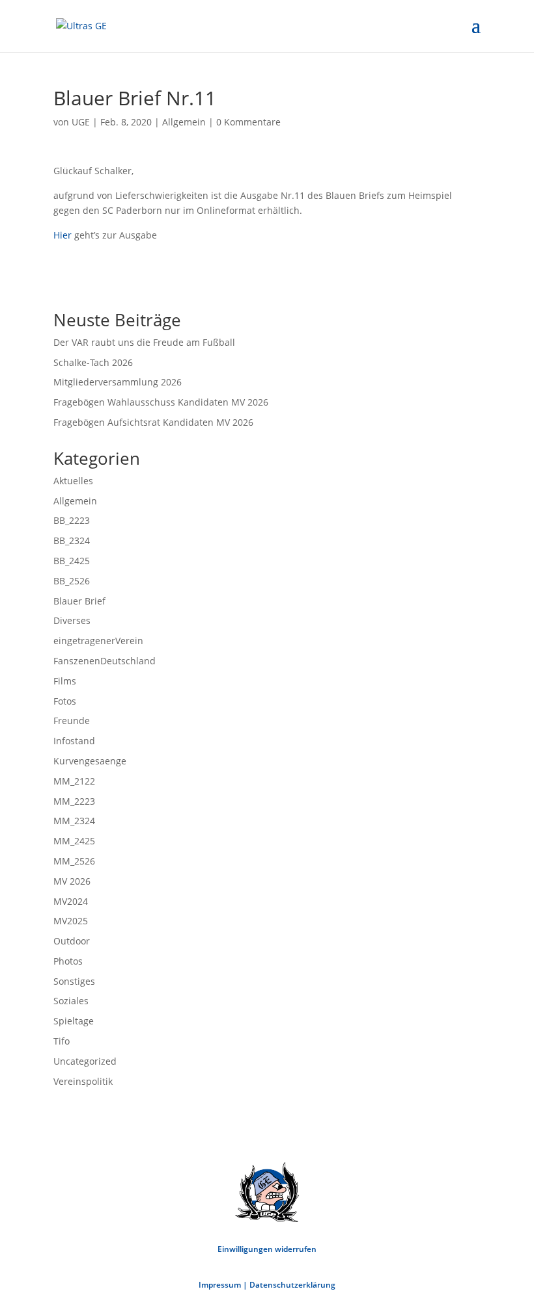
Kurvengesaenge (89, 761)
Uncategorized (85, 1061)
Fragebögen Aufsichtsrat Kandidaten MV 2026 (153, 422)
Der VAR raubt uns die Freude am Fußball (144, 342)
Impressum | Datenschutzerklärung (267, 1284)
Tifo (61, 1041)
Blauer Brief (79, 601)
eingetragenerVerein (98, 640)
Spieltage (73, 1021)
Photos (68, 961)
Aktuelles (73, 480)
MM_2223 (74, 801)
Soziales (71, 1000)
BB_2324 (71, 540)
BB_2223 (71, 520)
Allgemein (184, 122)
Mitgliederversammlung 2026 (117, 382)
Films (64, 681)
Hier (63, 235)
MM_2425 (74, 841)
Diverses (72, 620)
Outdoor (71, 941)
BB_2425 (71, 560)
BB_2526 (71, 581)
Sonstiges (74, 981)
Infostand (74, 740)
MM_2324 (74, 820)
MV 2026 (72, 881)
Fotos (64, 701)
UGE (81, 122)
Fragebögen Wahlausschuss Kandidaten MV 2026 (160, 402)
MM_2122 (74, 781)
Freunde (71, 720)
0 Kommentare (248, 122)
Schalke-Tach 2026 (93, 362)
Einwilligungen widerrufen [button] (267, 1248)
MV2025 (70, 921)
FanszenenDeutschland (104, 661)
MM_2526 (74, 861)
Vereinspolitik (83, 1081)
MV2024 (70, 901)
